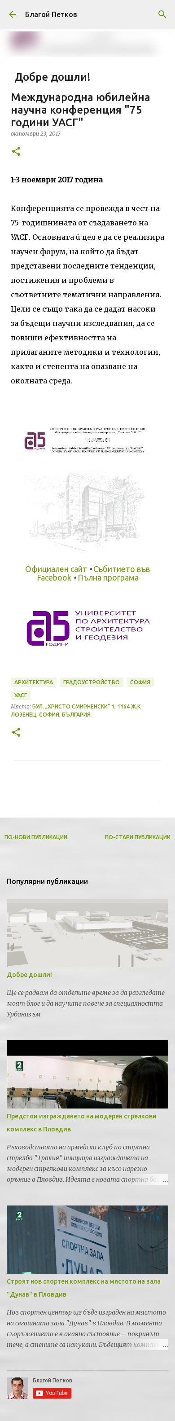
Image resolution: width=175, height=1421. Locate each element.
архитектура (33, 682)
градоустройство (91, 682)
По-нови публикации (35, 837)
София (140, 682)
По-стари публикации (138, 837)
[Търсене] (162, 14)
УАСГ (20, 695)
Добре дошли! (29, 974)
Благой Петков (51, 14)
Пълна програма (108, 577)
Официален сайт (56, 569)
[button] (16, 152)
